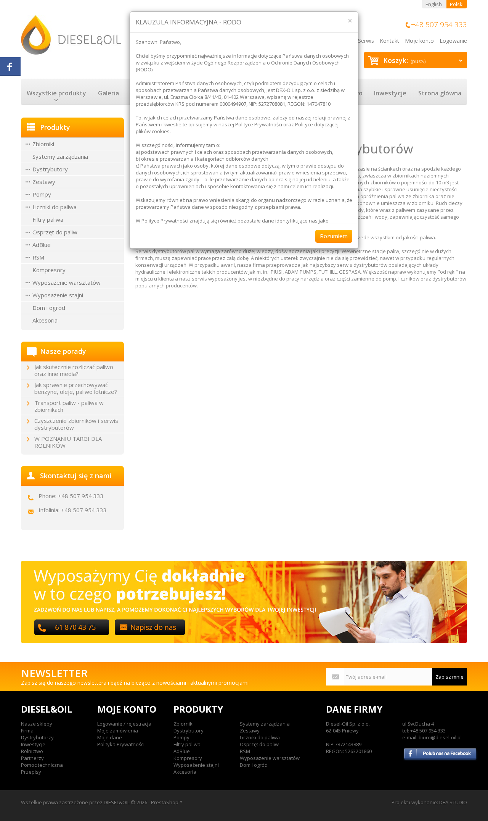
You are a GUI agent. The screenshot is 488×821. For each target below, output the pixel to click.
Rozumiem (334, 236)
